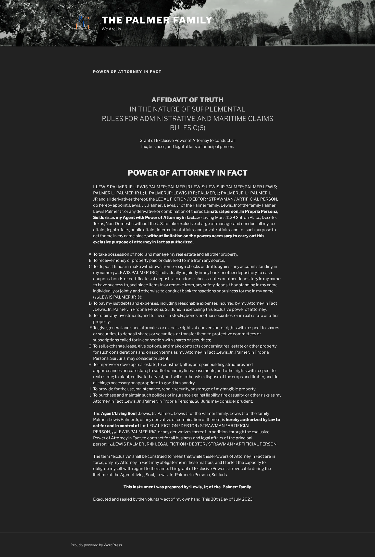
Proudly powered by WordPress (96, 545)
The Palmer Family (157, 20)
